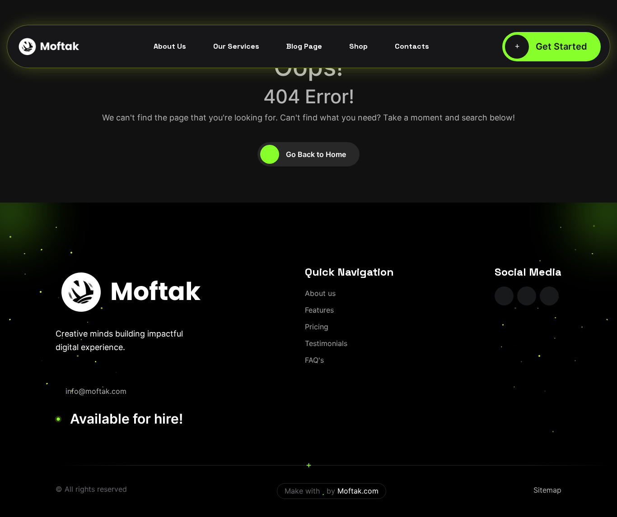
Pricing (316, 326)
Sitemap (547, 489)
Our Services (236, 46)
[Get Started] (551, 46)
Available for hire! (126, 419)
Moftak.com (358, 490)
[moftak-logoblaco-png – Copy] (48, 46)
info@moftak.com (95, 391)
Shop (358, 46)
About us (320, 293)
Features (319, 309)
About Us (170, 46)
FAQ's (314, 360)
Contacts (412, 46)
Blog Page (304, 46)
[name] (504, 295)
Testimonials (326, 343)
